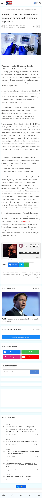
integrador (26, 221)
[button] (40, 3)
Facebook (14, 264)
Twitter (21, 264)
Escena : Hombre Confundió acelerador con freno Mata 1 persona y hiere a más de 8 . (22, 452)
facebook (13, 352)
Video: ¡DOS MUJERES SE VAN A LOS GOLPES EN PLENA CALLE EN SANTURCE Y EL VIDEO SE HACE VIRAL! (21, 464)
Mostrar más (36, 288)
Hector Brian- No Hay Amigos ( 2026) (16, 259)
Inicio (3, 9)
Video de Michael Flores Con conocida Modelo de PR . (22, 441)
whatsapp (32, 352)
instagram (13, 357)
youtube (31, 357)
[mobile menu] (2, 3)
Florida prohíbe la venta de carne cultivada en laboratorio (20, 319)
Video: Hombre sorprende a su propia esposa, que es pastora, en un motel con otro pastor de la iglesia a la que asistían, (21, 429)
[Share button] (31, 264)
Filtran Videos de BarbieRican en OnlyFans (18, 476)
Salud (7, 9)
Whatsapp (26, 264)
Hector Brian (4, 259)
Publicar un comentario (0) (21, 337)
